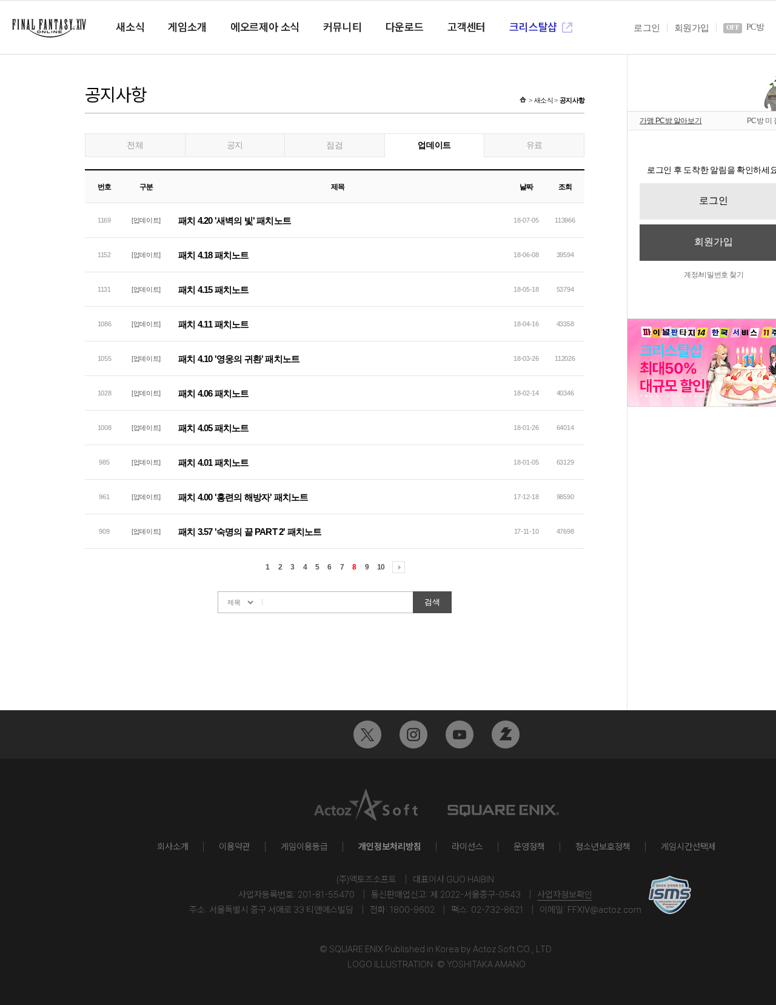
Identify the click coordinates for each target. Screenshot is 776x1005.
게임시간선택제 (688, 846)
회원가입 (691, 28)
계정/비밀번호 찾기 (713, 275)
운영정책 (529, 846)
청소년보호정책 (602, 846)
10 (380, 567)
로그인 (647, 28)
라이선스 (467, 846)
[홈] (522, 100)
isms (670, 895)
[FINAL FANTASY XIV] (49, 28)
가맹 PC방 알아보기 (671, 120)
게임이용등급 (304, 846)
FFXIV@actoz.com (604, 909)
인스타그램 (413, 734)
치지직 (506, 734)
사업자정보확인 (564, 894)
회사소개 (173, 846)
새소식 (543, 100)
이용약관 (234, 846)
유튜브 (459, 734)
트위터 (367, 734)
